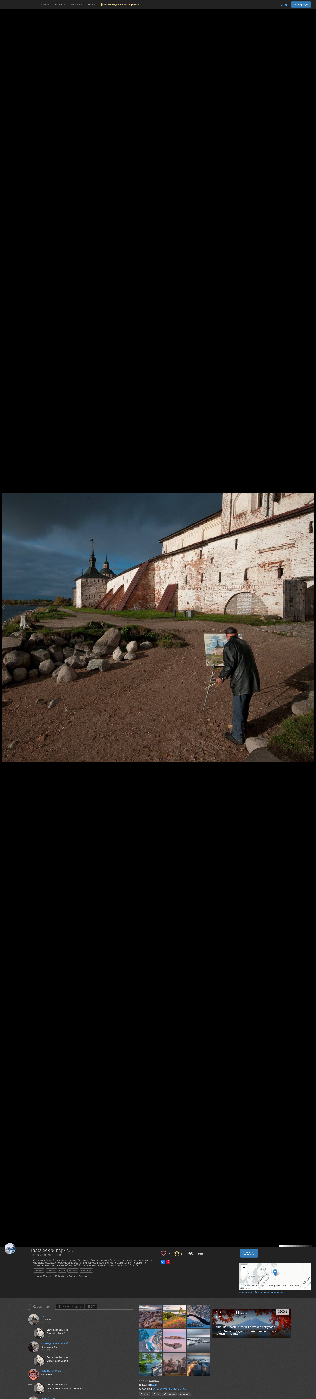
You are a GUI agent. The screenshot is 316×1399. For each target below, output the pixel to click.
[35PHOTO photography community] (20, 4)
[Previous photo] (3, 607)
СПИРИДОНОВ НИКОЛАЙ (55, 1343)
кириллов (73, 1270)
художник (39, 1270)
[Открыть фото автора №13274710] (150, 1340)
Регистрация (301, 4)
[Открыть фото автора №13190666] (198, 1340)
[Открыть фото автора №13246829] (174, 1340)
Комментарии (42, 1306)
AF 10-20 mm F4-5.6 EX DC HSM (170, 1389)
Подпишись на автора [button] (249, 1253)
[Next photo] (312, 607)
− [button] (244, 1273)
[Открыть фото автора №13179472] (174, 1364)
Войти (284, 4)
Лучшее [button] (76, 4)
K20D (154, 1385)
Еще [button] (91, 4)
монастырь (86, 1270)
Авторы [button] (59, 4)
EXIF (91, 1306)
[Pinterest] (168, 1262)
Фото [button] (44, 4)
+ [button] (244, 1267)
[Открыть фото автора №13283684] (198, 1316)
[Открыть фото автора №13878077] (150, 1316)
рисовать (51, 1270)
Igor (43, 1316)
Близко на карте (70, 1306)
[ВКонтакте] (163, 1262)
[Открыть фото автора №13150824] (198, 1364)
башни (62, 1270)
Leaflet (243, 1285)
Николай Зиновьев (51, 1371)
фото (154, 1380)
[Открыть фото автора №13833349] (174, 1316)
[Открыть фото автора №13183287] (150, 1364)
